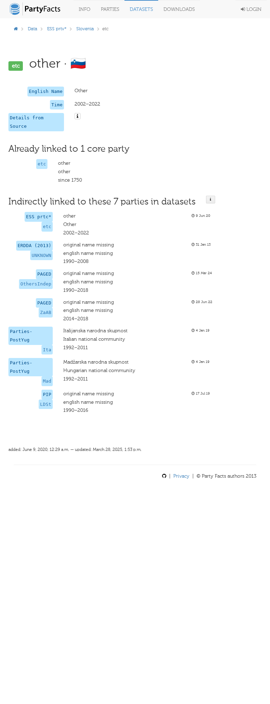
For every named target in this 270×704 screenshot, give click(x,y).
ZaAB (45, 312)
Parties (110, 9)
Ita (47, 349)
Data (32, 28)
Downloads (179, 9)
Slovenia (85, 28)
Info (84, 9)
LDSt (45, 404)
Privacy (181, 476)
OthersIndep (35, 284)
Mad (47, 381)
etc (42, 163)
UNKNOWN (41, 255)
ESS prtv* (56, 28)
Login (253, 9)
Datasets (141, 9)
